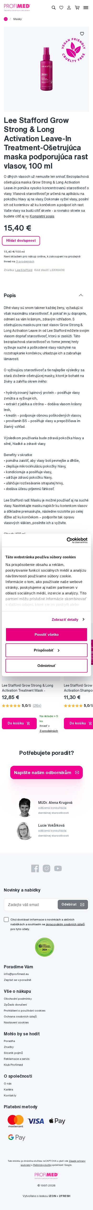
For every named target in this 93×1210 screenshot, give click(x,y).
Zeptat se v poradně (17, 979)
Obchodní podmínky (18, 998)
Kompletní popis (42, 216)
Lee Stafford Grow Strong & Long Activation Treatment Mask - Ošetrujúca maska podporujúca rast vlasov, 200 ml (29, 688)
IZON (52, 1195)
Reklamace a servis (16, 1058)
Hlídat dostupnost (21, 240)
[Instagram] (46, 868)
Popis (10, 295)
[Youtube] (58, 868)
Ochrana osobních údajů (20, 1016)
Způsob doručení (15, 1004)
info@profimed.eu (16, 973)
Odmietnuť (46, 666)
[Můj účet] (69, 7)
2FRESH (64, 1195)
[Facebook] (35, 868)
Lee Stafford (23, 269)
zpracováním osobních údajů (65, 924)
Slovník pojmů (13, 1052)
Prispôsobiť (44, 650)
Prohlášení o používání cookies (24, 1010)
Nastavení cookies (16, 1022)
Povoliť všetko (47, 634)
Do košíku (16, 723)
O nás (7, 1083)
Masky (17, 18)
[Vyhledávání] (54, 7)
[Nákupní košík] (77, 7)
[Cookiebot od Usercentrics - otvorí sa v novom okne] (67, 540)
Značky (9, 1046)
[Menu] (86, 7)
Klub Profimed (13, 1064)
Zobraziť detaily (65, 619)
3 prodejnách (25, 261)
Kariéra (8, 1089)
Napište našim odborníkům (42, 772)
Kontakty (10, 1095)
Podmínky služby (42, 1165)
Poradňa (9, 1040)
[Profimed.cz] (17, 7)
